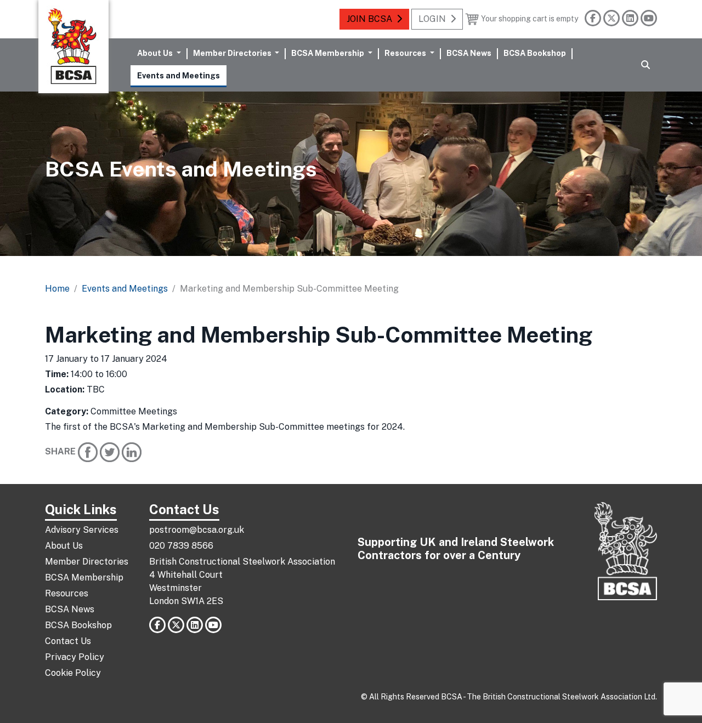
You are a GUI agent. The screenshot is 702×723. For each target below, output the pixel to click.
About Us (64, 545)
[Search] (645, 65)
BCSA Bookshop (534, 53)
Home (57, 288)
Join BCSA (369, 19)
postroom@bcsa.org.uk (196, 530)
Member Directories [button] (233, 53)
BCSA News (468, 53)
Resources (66, 593)
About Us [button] (155, 53)
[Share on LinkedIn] (131, 451)
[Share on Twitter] (110, 451)
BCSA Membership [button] (328, 53)
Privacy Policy (74, 657)
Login (432, 19)
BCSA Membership (84, 577)
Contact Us (68, 641)
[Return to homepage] (73, 46)
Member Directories (86, 561)
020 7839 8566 (181, 545)
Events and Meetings (178, 75)
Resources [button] (406, 53)
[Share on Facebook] (88, 451)
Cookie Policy (73, 673)
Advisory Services (81, 530)
